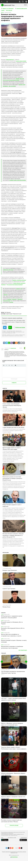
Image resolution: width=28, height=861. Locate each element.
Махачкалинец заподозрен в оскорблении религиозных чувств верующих (12, 647)
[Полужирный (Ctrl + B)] (3, 365)
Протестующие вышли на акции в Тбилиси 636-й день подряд (12, 448)
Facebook (9, 299)
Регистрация (14, 378)
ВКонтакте (20, 299)
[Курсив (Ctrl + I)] (6, 365)
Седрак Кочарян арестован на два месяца (13, 427)
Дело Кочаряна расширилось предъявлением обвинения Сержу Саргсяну (13, 672)
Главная (2, 10)
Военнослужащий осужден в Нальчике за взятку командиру (14, 641)
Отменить (14, 382)
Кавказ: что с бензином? (8, 8)
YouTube (11, 302)
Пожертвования (24, 837)
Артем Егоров (13, 348)
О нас (2, 837)
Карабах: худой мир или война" (19, 280)
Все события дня (23, 650)
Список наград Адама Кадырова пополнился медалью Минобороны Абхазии (12, 405)
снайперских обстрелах (8, 269)
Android (18, 288)
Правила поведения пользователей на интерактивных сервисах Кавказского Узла (14, 852)
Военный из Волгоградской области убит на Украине (12, 629)
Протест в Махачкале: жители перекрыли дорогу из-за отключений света (12, 724)
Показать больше (14, 825)
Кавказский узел (10, 59)
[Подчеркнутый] (9, 365)
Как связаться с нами (12, 837)
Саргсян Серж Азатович (9, 588)
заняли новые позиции (21, 61)
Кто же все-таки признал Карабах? (15, 284)
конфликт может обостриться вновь (17, 180)
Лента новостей (9, 10)
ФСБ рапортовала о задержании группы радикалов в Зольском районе (11, 616)
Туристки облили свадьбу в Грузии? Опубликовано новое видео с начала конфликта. (14, 748)
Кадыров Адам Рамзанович (10, 570)
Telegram (5, 294)
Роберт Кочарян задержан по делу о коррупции (12, 505)
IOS (21, 288)
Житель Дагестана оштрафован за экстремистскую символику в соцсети (11, 635)
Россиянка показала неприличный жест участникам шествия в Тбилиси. (11, 820)
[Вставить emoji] (15, 365)
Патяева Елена (6, 607)
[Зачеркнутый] (12, 365)
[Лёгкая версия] (7, 1)
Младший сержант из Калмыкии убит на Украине (12, 622)
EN (4, 1)
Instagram (14, 299)
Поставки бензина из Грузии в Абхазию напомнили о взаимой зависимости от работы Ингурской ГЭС (13, 535)
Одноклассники (6, 300)
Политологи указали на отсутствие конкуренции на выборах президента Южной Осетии (12, 478)
